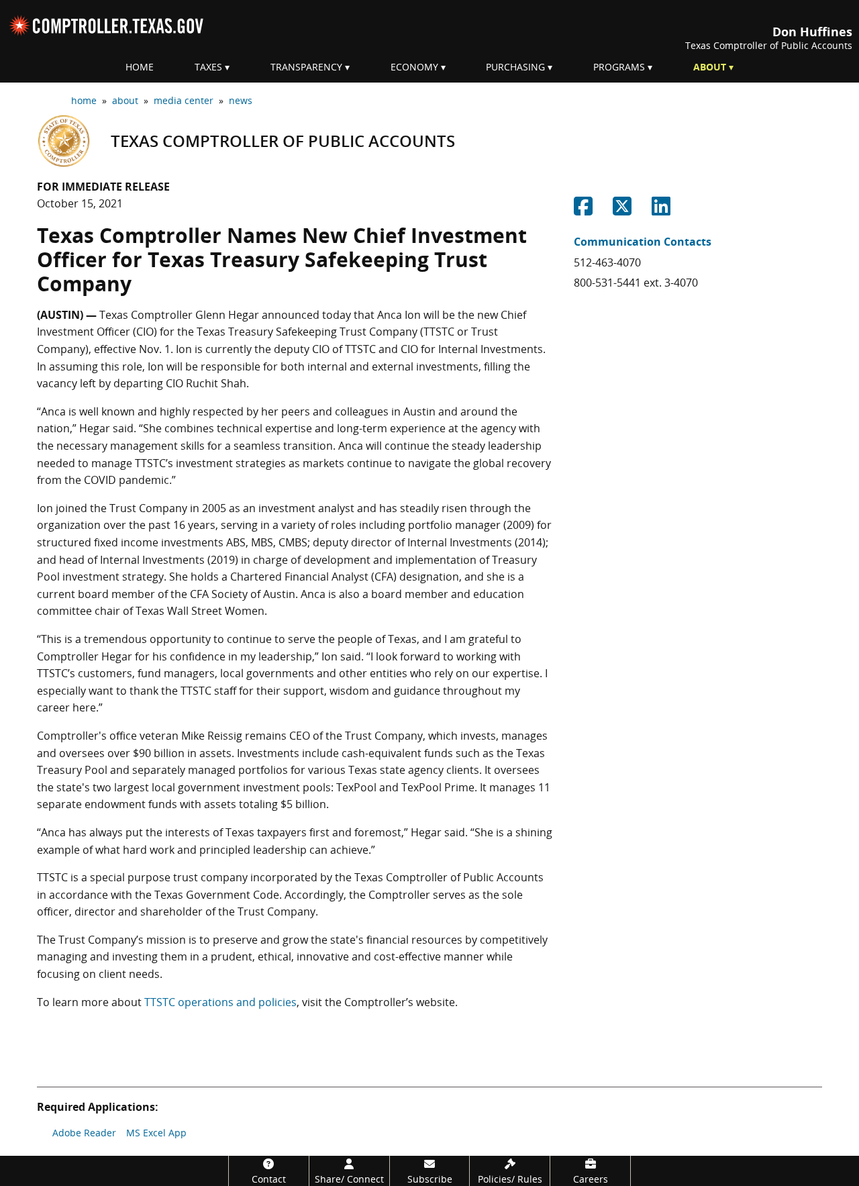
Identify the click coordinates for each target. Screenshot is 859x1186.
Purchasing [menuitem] (515, 66)
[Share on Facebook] (583, 210)
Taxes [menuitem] (208, 66)
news (240, 100)
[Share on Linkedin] (661, 210)
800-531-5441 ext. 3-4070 (636, 282)
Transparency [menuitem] (306, 66)
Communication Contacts (642, 241)
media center (183, 100)
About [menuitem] (709, 66)
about (125, 100)
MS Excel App (156, 1132)
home (84, 100)
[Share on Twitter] (622, 210)
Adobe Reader (84, 1132)
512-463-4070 (607, 262)
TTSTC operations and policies (220, 1002)
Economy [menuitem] (414, 66)
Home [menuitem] (139, 66)
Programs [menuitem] (619, 66)
